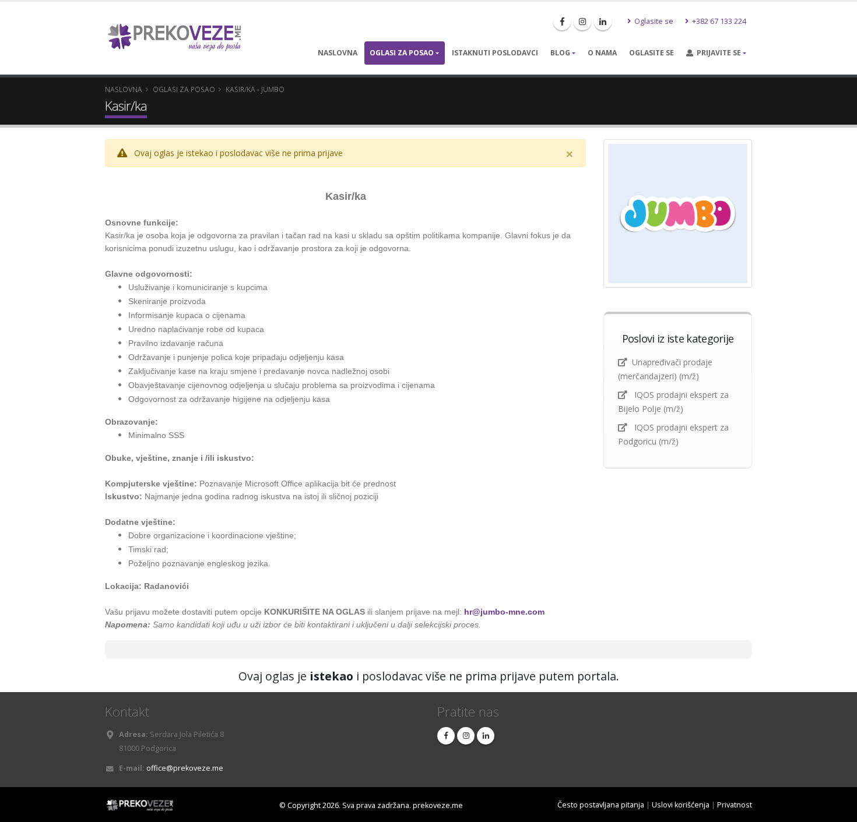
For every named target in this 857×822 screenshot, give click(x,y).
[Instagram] (582, 21)
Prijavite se (717, 53)
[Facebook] (562, 21)
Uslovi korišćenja (681, 805)
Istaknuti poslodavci (495, 53)
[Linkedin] (603, 21)
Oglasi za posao (402, 53)
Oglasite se (653, 21)
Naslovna (337, 53)
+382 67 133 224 (718, 21)
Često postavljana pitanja (600, 805)
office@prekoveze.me (184, 768)
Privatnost (734, 805)
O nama (602, 53)
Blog (560, 53)
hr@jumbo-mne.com (504, 611)
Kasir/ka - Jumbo (255, 89)
